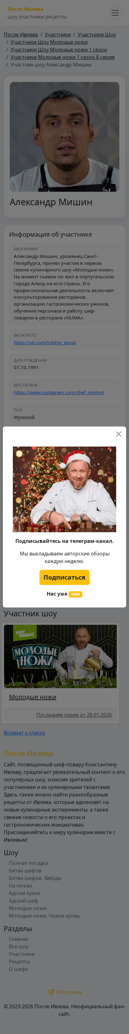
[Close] (119, 434)
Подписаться (64, 577)
